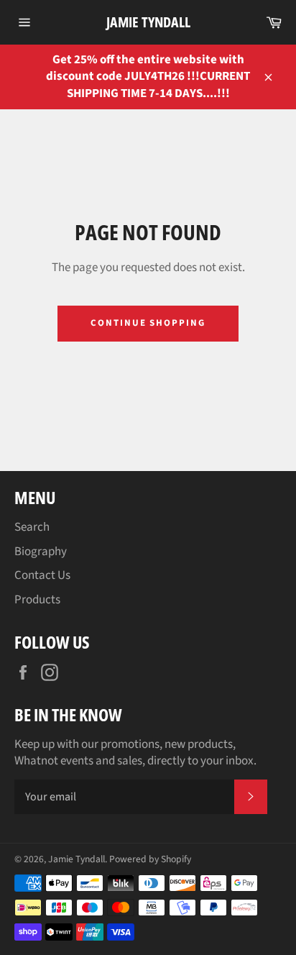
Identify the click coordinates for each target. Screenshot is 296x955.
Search (32, 527)
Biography (40, 551)
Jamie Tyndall (148, 22)
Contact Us (42, 575)
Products (37, 599)
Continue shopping (148, 322)
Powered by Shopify (150, 859)
